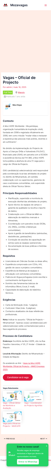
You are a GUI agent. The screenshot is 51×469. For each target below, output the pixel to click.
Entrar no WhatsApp (28, 462)
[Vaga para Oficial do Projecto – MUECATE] (12, 416)
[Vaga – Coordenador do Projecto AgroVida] (33, 396)
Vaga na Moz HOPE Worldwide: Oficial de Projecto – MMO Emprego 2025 (24, 366)
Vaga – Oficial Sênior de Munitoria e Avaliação (11, 405)
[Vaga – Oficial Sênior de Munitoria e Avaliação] (12, 396)
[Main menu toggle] (45, 5)
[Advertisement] (25, 37)
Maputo (21, 92)
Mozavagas (19, 5)
